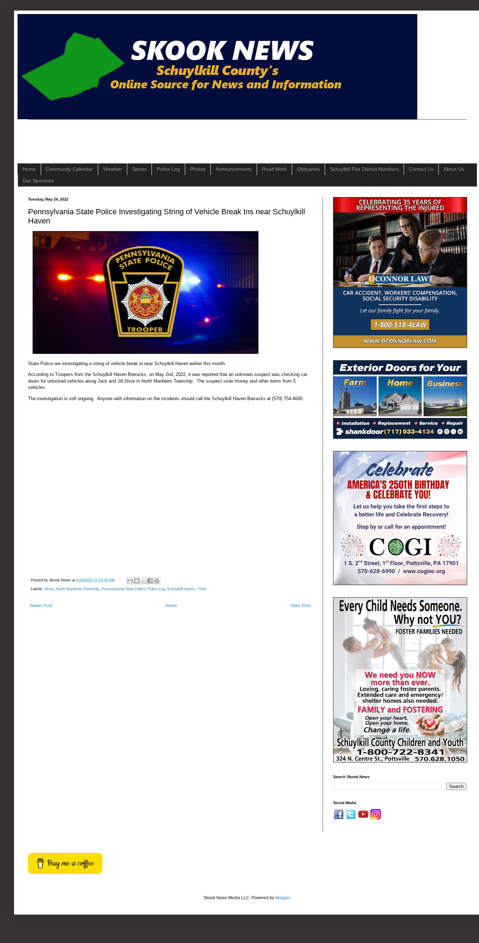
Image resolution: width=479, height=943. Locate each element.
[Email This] (130, 580)
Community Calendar (69, 169)
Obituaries (308, 169)
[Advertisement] (155, 135)
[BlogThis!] (136, 580)
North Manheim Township (77, 589)
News (49, 589)
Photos (197, 169)
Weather (112, 169)
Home (29, 169)
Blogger (282, 897)
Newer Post (41, 605)
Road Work (274, 169)
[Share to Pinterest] (156, 580)
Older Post (300, 605)
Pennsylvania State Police (123, 589)
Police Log (168, 169)
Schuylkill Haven (181, 589)
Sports (139, 169)
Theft (201, 589)
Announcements (234, 169)
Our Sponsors (38, 180)
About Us (454, 169)
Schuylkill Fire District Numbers (364, 169)
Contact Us (421, 169)
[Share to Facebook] (150, 580)
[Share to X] (143, 580)
